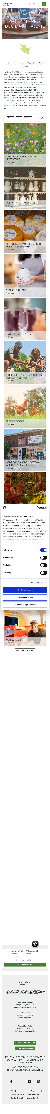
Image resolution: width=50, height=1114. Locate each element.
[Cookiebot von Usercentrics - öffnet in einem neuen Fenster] (36, 507)
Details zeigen (36, 583)
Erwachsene (20, 960)
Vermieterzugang (17, 1094)
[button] (39, 4)
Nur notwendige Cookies (25, 605)
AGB (11, 1091)
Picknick (29, 85)
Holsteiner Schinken (21, 92)
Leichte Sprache (33, 1098)
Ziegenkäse (39, 92)
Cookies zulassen (25, 590)
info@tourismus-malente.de (25, 1007)
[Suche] (29, 4)
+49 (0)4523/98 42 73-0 (25, 1005)
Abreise (28, 953)
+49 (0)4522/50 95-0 (25, 1015)
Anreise (14, 953)
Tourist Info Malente (25, 1002)
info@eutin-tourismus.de (25, 1031)
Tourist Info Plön (25, 1012)
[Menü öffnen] (34, 4)
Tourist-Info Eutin (25, 1026)
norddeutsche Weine (31, 95)
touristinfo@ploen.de (25, 1018)
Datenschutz (22, 1091)
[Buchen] (44, 4)
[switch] (43, 558)
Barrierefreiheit (17, 1098)
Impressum (35, 1091)
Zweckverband (33, 1094)
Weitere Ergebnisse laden (25, 650)
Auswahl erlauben (25, 597)
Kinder (29, 960)
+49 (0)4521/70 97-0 (25, 1028)
